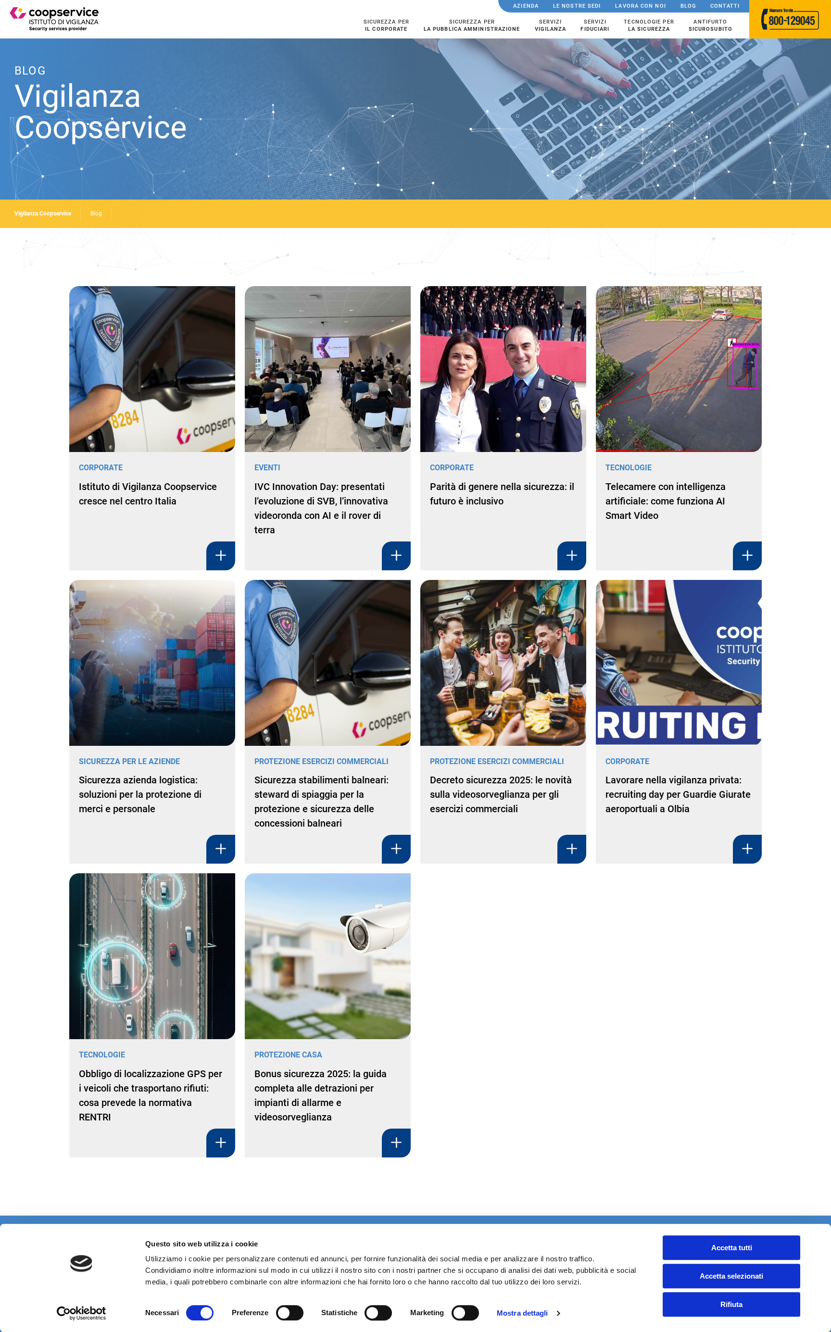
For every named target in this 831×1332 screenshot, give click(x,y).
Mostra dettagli (522, 1313)
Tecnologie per (649, 25)
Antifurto (710, 25)
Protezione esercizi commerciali (321, 761)
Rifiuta (731, 1304)
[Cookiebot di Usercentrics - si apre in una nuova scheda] (81, 1313)
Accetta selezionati (731, 1276)
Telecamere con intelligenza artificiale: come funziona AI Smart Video (665, 501)
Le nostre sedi (577, 6)
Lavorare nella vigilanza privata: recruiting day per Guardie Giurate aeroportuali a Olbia (678, 794)
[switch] (289, 1312)
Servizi (551, 25)
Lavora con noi (640, 6)
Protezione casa (288, 1054)
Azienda (526, 6)
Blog (688, 6)
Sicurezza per (386, 25)
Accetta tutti (731, 1248)
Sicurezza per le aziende (129, 761)
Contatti (725, 6)
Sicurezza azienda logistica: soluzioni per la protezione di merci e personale (140, 794)
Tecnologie (628, 467)
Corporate (101, 467)
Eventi (267, 467)
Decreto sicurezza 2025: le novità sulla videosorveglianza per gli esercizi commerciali (501, 794)
